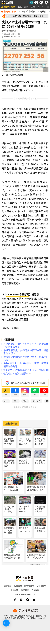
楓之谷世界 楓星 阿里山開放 (9, 463)
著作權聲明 (41, 586)
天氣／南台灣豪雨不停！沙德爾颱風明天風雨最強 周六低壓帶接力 (24, 462)
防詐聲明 (8, 586)
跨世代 (43, 11)
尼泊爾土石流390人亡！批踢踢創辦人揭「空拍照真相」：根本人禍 (9, 509)
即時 (26, 6)
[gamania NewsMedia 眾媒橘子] (25, 611)
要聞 (33, 6)
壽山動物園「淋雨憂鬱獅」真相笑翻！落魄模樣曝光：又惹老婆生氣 (39, 529)
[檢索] (41, 2)
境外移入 (36, 401)
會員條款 (15, 590)
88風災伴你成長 (28, 11)
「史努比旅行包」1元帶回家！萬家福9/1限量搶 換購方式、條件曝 (25, 441)
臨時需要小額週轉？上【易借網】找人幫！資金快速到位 (36, 488)
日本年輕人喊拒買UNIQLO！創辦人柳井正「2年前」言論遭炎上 (25, 509)
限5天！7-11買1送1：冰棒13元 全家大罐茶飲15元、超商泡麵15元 (24, 529)
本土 (6, 401)
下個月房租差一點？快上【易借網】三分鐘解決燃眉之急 (40, 441)
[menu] (48, 6)
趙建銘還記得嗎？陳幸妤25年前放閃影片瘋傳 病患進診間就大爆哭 (10, 441)
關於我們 (25, 590)
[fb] (14, 599)
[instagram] (21, 599)
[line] (27, 599)
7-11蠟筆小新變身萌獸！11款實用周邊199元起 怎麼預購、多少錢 (36, 556)
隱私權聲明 (29, 586)
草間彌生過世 (8, 6)
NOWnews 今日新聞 (17, 294)
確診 (16, 401)
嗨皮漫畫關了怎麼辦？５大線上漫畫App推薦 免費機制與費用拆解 (40, 509)
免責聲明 (18, 586)
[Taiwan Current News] (31, 2)
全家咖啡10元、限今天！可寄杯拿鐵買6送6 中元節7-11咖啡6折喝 (10, 531)
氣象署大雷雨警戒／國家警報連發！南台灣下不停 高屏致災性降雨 (13, 556)
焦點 (20, 6)
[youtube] (34, 599)
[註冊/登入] (46, 2)
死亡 (25, 401)
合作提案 (35, 590)
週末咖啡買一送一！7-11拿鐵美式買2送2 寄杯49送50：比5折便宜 (13, 488)
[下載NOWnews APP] (36, 2)
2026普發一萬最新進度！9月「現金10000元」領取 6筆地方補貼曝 (40, 462)
